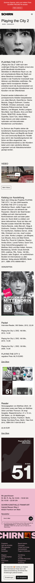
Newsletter (4, 551)
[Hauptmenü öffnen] (32, 14)
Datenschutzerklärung (9, 524)
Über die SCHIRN (6, 545)
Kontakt (3, 549)
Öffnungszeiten (5, 547)
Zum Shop (5, 362)
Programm (4, 543)
